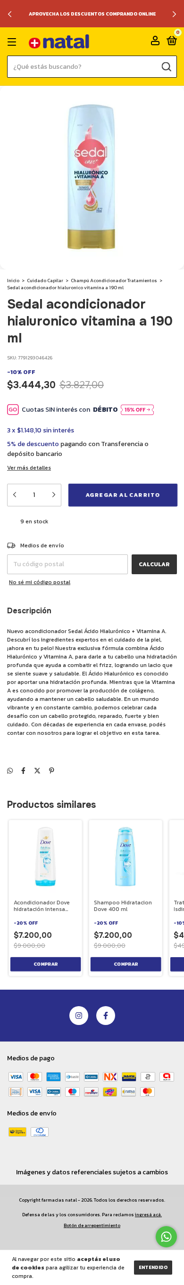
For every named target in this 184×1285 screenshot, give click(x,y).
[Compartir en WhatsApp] (10, 771)
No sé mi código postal (39, 582)
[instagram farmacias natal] (78, 1015)
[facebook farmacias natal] (105, 1015)
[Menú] (13, 42)
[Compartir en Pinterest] (51, 771)
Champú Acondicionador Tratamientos (114, 280)
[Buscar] (166, 66)
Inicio (13, 280)
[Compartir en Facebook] (23, 771)
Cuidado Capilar (45, 280)
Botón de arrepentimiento (92, 1225)
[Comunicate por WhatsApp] (166, 1236)
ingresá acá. (148, 1214)
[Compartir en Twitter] (37, 771)
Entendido (153, 1267)
